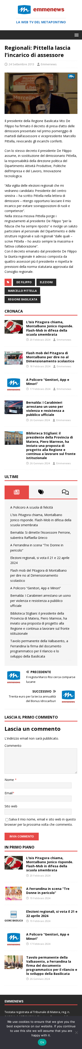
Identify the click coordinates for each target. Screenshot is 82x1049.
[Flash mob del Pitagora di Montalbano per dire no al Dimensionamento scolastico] (14, 362)
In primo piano (19, 847)
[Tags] (41, 492)
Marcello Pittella (22, 291)
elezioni (46, 282)
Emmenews (49, 64)
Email (9, 793)
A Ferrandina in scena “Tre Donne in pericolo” (47, 890)
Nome (10, 780)
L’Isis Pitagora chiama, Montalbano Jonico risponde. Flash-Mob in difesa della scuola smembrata (49, 328)
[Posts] (17, 492)
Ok (42, 1042)
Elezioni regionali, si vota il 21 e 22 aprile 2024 (51, 913)
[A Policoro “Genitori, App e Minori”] (14, 388)
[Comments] (65, 492)
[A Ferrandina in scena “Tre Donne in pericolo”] (14, 898)
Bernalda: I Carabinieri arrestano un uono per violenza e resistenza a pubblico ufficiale (45, 408)
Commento (13, 745)
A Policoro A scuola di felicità (31, 507)
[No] (76, 1032)
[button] (76, 34)
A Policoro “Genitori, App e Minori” (47, 381)
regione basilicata (22, 299)
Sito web (11, 806)
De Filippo (24, 282)
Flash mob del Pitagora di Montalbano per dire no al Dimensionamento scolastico (50, 357)
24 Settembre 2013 (21, 64)
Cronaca (14, 311)
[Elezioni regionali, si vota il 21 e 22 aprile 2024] (14, 920)
